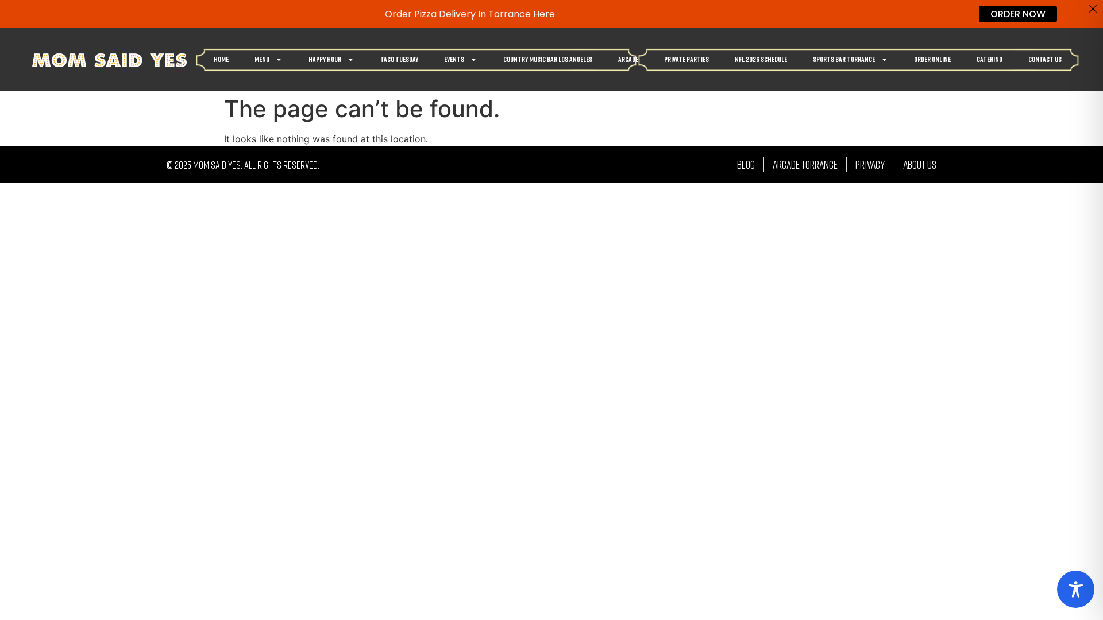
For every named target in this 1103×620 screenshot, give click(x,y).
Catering (989, 59)
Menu (261, 59)
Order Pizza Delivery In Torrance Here (470, 14)
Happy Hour (324, 59)
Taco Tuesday (399, 59)
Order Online (932, 59)
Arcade (628, 59)
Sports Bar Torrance (844, 59)
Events (454, 59)
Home (221, 59)
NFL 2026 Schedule (761, 59)
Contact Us (1045, 59)
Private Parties (686, 59)
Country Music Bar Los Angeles (547, 59)
